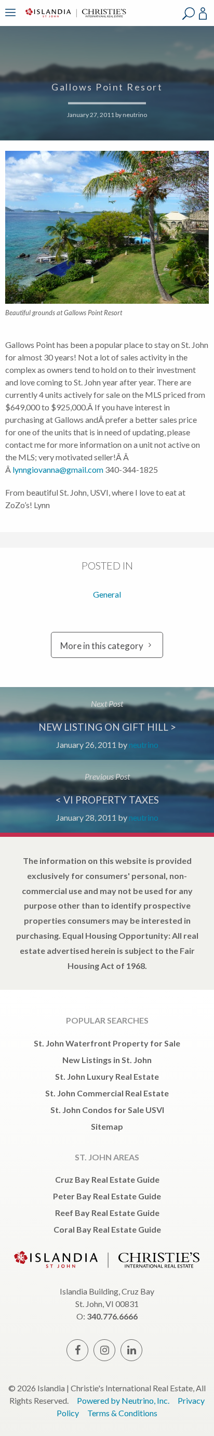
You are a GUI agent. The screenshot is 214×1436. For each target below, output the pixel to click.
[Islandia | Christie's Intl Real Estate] (74, 19)
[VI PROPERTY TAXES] (107, 796)
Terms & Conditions (122, 1413)
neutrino (135, 115)
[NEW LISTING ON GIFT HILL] (107, 723)
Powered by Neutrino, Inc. (123, 1400)
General (107, 594)
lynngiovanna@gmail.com (57, 469)
